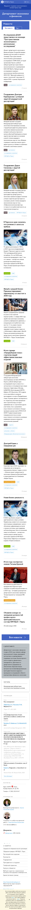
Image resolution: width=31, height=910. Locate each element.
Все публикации (8, 776)
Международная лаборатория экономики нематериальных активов (14, 687)
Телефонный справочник (10, 865)
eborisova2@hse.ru (12, 824)
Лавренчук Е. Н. (8, 704)
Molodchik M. (23, 723)
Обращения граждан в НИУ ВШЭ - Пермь (14, 851)
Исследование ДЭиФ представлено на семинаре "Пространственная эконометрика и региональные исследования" (14, 40)
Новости (7, 23)
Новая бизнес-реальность (14, 497)
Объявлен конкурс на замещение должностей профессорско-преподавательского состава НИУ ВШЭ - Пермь (14, 617)
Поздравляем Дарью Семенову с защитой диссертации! (12, 167)
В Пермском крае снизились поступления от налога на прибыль (15, 224)
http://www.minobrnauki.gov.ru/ (11, 882)
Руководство (6, 857)
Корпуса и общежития (9, 868)
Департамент (9, 833)
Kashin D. (6, 768)
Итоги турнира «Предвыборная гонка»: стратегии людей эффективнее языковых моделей (13, 355)
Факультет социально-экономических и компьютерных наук (15, 7)
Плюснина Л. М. (17, 704)
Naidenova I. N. (15, 723)
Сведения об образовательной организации (15, 848)
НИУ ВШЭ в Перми (9, 2)
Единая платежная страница (10, 875)
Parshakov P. (7, 723)
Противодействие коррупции (11, 854)
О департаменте (9, 646)
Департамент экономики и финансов (15, 15)
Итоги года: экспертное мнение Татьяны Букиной (13, 563)
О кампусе (7, 846)
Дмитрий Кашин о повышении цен (11, 444)
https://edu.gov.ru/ (8, 889)
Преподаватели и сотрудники (11, 862)
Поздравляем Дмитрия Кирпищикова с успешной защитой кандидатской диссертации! (14, 97)
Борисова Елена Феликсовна (16, 822)
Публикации (8, 695)
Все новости (15, 637)
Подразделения (7, 860)
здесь (13, 897)
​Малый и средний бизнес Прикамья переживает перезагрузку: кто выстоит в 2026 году (15, 292)
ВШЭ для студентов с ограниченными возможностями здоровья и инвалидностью (15, 871)
